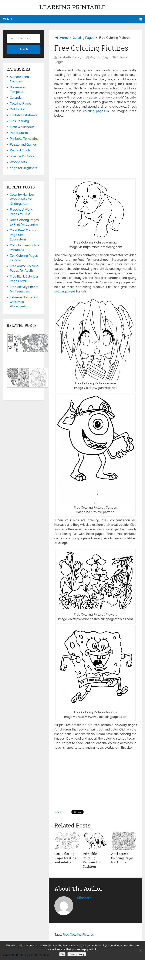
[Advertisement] (95, 148)
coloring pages (93, 111)
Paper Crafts (19, 133)
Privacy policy (76, 954)
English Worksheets (23, 115)
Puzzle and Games (23, 144)
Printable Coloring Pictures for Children (91, 860)
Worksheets (18, 162)
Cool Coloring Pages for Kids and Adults (65, 858)
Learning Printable (72, 7)
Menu (7, 19)
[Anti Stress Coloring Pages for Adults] (124, 841)
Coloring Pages (83, 38)
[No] (140, 950)
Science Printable (22, 156)
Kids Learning (19, 121)
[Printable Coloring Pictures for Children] (95, 841)
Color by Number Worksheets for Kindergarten (22, 199)
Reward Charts (20, 150)
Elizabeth (84, 898)
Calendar (16, 97)
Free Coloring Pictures (78, 934)
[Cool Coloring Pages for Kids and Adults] (67, 841)
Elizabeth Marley (69, 57)
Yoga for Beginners (23, 168)
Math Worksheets (22, 127)
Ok (62, 954)
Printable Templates (24, 138)
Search (23, 49)
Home (64, 38)
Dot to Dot (17, 109)
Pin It (57, 812)
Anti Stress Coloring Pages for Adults (122, 858)
